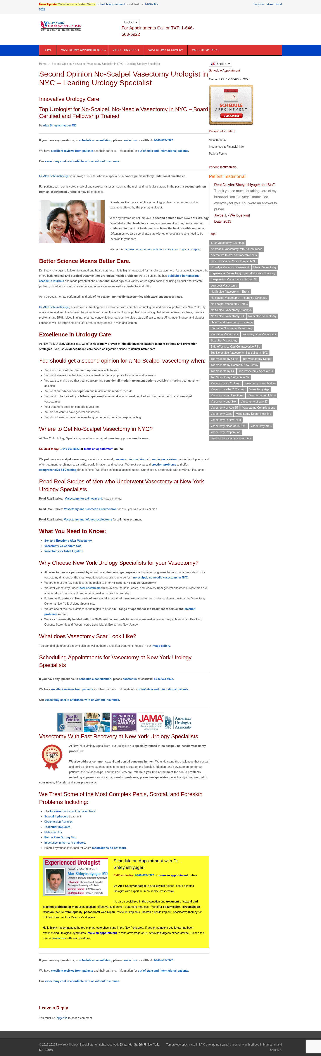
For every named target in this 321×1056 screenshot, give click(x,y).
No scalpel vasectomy (262, 316)
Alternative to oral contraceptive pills (234, 255)
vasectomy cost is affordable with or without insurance (82, 161)
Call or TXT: (229, 79)
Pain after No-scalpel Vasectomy (231, 328)
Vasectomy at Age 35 (224, 407)
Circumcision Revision (58, 821)
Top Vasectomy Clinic (224, 358)
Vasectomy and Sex (223, 401)
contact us (130, 140)
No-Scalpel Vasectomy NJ (227, 316)
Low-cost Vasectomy (224, 285)
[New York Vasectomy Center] (78, 26)
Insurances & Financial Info (226, 146)
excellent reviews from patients (72, 150)
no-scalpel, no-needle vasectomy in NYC (160, 577)
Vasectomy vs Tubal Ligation (63, 551)
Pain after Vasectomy (224, 334)
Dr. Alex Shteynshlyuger (54, 176)
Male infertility (53, 832)
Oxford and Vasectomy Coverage (232, 322)
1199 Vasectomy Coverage (228, 242)
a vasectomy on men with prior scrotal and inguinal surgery (162, 249)
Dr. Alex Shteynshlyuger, (54, 307)
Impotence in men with (64, 842)
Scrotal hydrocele (56, 816)
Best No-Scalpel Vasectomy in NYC (233, 261)
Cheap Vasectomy (264, 267)
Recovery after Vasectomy (259, 334)
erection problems (164, 464)
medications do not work (109, 848)
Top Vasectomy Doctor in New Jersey (234, 365)
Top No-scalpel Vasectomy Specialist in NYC (239, 352)
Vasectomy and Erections (227, 395)
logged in (61, 1018)
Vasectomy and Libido (262, 395)
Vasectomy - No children (260, 383)
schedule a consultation (95, 140)
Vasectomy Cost (221, 413)
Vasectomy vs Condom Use (62, 546)
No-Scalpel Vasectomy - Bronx (230, 291)
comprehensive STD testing (57, 469)
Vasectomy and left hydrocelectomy (88, 519)
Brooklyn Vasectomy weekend (230, 267)
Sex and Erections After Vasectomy (68, 540)
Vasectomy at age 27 (254, 401)
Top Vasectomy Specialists (255, 371)
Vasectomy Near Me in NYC (228, 426)
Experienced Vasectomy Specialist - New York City (243, 273)
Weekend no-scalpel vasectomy (231, 438)
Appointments (217, 139)
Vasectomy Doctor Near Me (253, 413)
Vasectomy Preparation (225, 432)
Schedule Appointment (111, 4)
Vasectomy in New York (226, 419)
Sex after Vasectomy (224, 340)
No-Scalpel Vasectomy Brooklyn (231, 310)
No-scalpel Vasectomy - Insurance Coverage (239, 297)
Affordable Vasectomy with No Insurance (236, 249)
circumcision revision (162, 459)
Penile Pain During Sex (60, 837)
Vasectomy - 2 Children (225, 383)
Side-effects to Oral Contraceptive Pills (235, 346)
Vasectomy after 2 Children (228, 389)
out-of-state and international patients (163, 150)
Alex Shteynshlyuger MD (59, 125)
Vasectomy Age (259, 389)
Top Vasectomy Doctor (257, 358)
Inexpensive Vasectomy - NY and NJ (234, 279)
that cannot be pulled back (72, 811)
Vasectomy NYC (261, 426)
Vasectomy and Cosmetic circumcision (90, 509)
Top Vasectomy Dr (222, 371)
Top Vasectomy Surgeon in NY (230, 377)
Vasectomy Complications (258, 407)
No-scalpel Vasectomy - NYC (229, 303)
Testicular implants (57, 827)
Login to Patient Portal (268, 4)
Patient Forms (218, 153)
